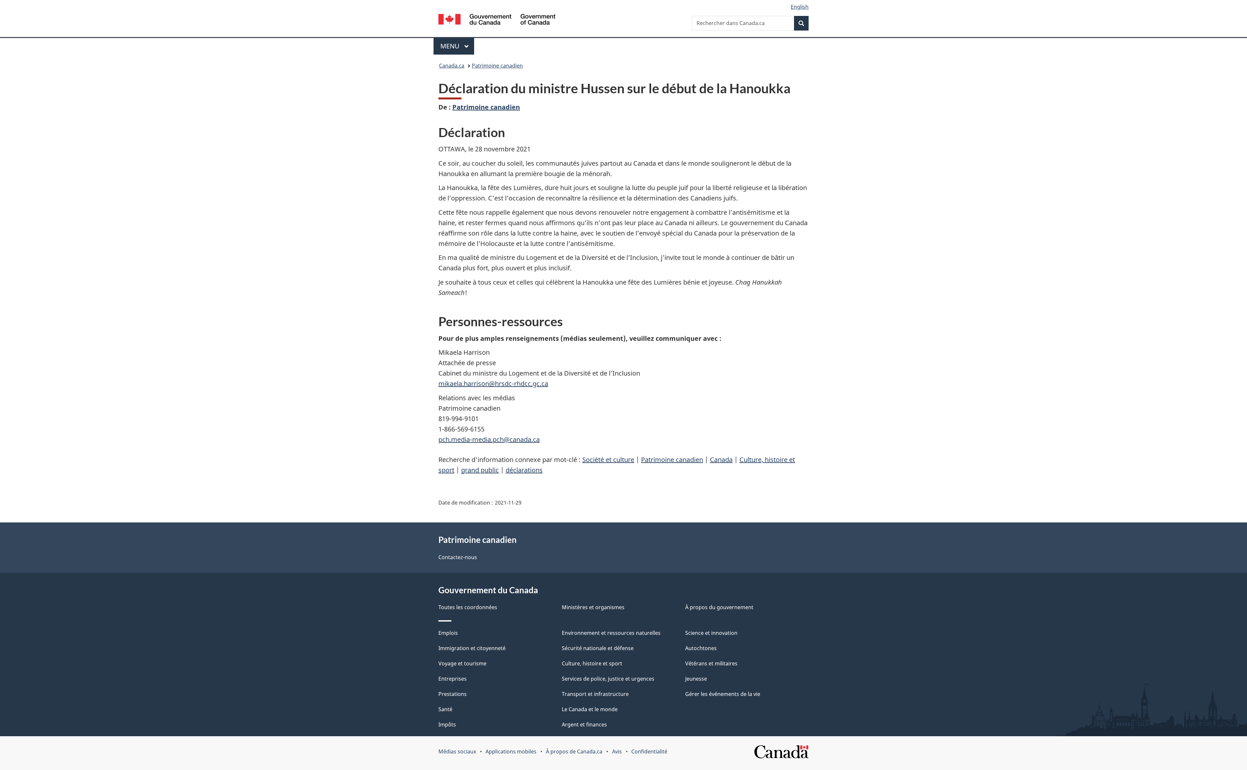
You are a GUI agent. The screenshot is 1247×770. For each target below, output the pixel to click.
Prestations (452, 694)
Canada (721, 459)
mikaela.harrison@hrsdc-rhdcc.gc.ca (493, 383)
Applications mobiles (510, 751)
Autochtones (701, 648)
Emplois (448, 632)
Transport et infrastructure (595, 694)
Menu (457, 46)
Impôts (447, 724)
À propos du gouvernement (719, 607)
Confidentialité (649, 751)
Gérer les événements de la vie (722, 694)
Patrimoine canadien (497, 65)
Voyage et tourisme (462, 663)
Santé (445, 709)
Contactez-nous (457, 557)
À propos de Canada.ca (574, 751)
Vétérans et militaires (711, 663)
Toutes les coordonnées (467, 607)
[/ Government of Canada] (496, 20)
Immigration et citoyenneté (472, 648)
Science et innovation (711, 632)
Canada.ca (451, 65)
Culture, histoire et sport (592, 663)
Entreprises (452, 678)
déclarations (524, 470)
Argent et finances (584, 724)
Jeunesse (696, 678)
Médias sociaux (457, 751)
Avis (617, 751)
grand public (480, 470)
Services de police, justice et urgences (608, 678)
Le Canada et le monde (590, 709)
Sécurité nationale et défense (598, 648)
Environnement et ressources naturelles (611, 632)
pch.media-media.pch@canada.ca (489, 439)
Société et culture (608, 459)
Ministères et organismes (593, 607)
